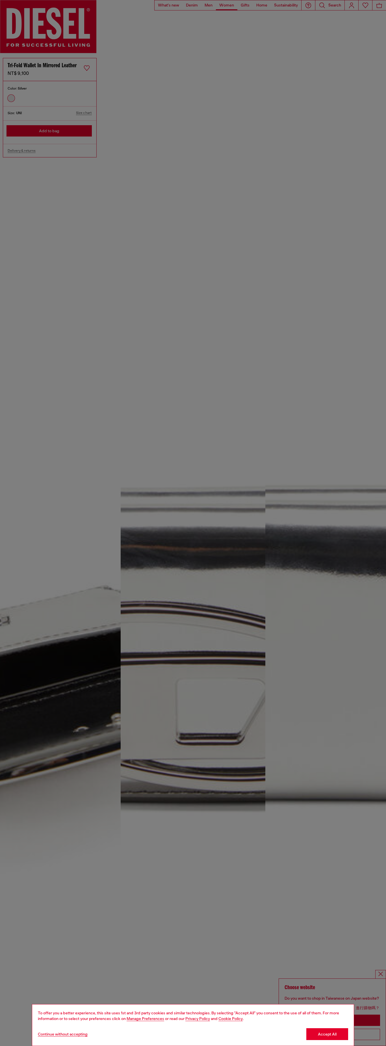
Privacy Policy (197, 1018)
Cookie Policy (230, 1018)
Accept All (327, 1034)
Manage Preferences (145, 1018)
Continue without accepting (63, 1034)
